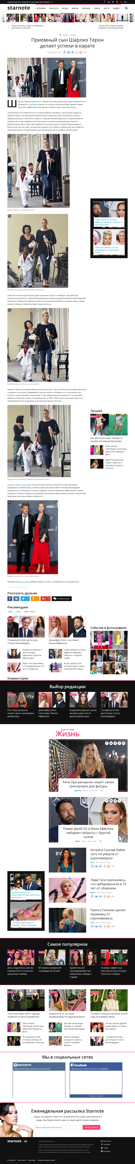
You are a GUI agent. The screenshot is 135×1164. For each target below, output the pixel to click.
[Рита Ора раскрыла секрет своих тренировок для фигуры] (20, 700)
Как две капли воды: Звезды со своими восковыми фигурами (74, 1026)
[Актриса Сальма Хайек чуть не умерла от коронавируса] (67, 860)
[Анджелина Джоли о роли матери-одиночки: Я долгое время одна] (13, 654)
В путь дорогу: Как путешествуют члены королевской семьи (74, 666)
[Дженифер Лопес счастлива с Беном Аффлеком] (67, 626)
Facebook (106, 1144)
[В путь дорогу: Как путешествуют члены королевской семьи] (55, 667)
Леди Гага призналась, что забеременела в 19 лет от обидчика (33, 666)
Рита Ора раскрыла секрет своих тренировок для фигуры (20, 713)
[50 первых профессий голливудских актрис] (51, 957)
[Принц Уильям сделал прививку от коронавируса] (67, 920)
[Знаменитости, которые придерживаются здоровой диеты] (67, 1000)
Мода (103, 952)
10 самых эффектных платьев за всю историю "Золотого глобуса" (113, 970)
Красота (11, 695)
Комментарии (63, 598)
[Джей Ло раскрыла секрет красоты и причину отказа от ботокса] (96, 464)
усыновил (25, 581)
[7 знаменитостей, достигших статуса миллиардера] (26, 626)
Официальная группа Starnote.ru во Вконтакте (32, 1069)
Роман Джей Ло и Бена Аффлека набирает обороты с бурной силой (88, 832)
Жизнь (11, 618)
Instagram (106, 1151)
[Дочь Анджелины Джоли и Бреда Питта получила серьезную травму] (20, 957)
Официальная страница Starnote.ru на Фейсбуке (89, 1069)
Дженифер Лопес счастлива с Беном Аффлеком (48, 713)
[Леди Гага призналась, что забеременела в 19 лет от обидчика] (13, 667)
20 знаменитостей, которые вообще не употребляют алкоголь (33, 1040)
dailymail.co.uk (23, 587)
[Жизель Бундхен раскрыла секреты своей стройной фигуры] (55, 1041)
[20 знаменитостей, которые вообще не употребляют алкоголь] (13, 1041)
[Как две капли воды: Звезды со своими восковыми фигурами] (109, 424)
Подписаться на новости (96, 1096)
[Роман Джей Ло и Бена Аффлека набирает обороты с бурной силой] (55, 654)
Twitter (105, 1148)
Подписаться (91, 1127)
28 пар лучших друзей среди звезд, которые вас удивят (116, 1026)
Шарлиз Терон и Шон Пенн (19, 484)
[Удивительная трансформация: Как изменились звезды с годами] (83, 957)
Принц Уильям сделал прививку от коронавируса (107, 914)
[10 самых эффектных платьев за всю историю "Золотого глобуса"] (114, 957)
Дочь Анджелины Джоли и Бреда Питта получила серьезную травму (20, 970)
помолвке (33, 104)
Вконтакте (107, 1141)
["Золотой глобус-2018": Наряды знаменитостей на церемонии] (26, 1000)
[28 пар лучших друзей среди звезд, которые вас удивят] (96, 1027)
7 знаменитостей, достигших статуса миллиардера (110, 713)
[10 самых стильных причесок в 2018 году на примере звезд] (109, 1000)
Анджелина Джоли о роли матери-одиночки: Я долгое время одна (83, 713)
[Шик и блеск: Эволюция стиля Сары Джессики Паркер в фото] (96, 450)
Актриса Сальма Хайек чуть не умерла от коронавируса (107, 854)
